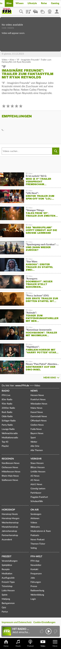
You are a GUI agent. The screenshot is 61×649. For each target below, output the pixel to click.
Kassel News (36, 412)
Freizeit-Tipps (8, 582)
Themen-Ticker (37, 544)
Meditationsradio (10, 438)
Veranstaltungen (9, 561)
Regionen (8, 459)
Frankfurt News (38, 400)
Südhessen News (10, 480)
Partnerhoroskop (10, 535)
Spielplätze (7, 565)
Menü (55, 646)
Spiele (4, 595)
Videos (33, 523)
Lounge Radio (8, 429)
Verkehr (36, 459)
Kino (9, 3)
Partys (5, 612)
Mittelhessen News (11, 472)
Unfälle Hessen (37, 472)
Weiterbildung (37, 595)
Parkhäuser (35, 493)
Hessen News (37, 395)
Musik (18, 646)
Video (4, 60)
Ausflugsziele (8, 578)
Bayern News (36, 433)
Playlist (28, 10)
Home (6, 646)
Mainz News (36, 408)
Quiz (4, 607)
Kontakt (34, 569)
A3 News (34, 476)
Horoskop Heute (10, 514)
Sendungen (35, 514)
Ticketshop (7, 586)
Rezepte (6, 569)
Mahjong (6, 599)
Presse (33, 586)
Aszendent (7, 540)
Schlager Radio (9, 421)
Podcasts (34, 535)
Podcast (30, 646)
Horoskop (8, 510)
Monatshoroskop (10, 527)
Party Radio (7, 425)
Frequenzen (36, 574)
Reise (44, 3)
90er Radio (7, 404)
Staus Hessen (37, 463)
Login (33, 599)
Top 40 (5, 442)
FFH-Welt (36, 556)
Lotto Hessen (8, 591)
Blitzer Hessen (37, 467)
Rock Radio (7, 412)
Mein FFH (56, 10)
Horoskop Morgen (10, 518)
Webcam (49, 10)
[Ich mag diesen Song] (42, 631)
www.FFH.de (22, 385)
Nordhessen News (10, 463)
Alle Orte (34, 446)
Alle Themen (36, 450)
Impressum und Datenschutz (17, 622)
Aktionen (34, 518)
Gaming (55, 3)
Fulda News (36, 429)
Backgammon (8, 603)
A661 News (36, 484)
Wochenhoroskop (10, 523)
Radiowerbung (37, 591)
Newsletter (35, 565)
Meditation (7, 574)
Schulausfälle (36, 501)
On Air (34, 510)
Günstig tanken (37, 489)
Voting (33, 548)
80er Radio (7, 400)
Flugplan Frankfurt (39, 497)
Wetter (42, 10)
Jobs (32, 578)
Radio (5, 391)
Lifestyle (32, 3)
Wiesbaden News (38, 404)
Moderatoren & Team (40, 531)
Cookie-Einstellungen (44, 622)
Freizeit (6, 556)
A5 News (34, 480)
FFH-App (34, 561)
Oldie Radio (7, 416)
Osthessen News (10, 467)
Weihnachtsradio (10, 433)
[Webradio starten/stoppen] (49, 631)
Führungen (35, 582)
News (34, 391)
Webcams (35, 527)
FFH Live (6, 395)
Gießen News (37, 425)
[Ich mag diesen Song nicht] (55, 631)
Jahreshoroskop (9, 531)
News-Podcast (37, 540)
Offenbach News (38, 421)
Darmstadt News (38, 416)
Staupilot (35, 10)
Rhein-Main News (10, 476)
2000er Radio (8, 408)
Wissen (20, 3)
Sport (33, 438)
